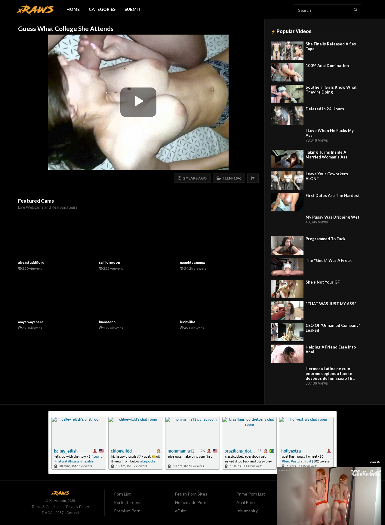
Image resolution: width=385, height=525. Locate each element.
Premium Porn (127, 510)
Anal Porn (245, 502)
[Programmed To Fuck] (287, 245)
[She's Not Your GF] (287, 289)
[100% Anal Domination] (287, 72)
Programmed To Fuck (325, 238)
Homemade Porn (190, 502)
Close (373, 462)
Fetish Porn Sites (191, 493)
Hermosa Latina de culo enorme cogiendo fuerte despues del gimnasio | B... (330, 373)
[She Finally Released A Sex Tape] (287, 50)
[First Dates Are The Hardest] (287, 202)
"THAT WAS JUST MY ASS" (331, 303)
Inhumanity (247, 510)
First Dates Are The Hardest (333, 195)
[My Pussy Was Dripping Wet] (287, 224)
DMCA (47, 512)
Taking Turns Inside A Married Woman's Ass (326, 154)
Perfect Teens (127, 502)
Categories (102, 9)
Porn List (122, 493)
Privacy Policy (77, 506)
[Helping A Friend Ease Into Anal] (287, 354)
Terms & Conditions (47, 506)
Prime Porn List (250, 493)
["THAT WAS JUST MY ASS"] (287, 310)
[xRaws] (35, 9)
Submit (133, 9)
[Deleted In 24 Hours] (287, 115)
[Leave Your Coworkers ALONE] (287, 180)
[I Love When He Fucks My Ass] (287, 137)
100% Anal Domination (327, 65)
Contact (72, 512)
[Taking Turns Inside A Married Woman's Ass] (287, 159)
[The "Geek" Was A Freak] (287, 267)
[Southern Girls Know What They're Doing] (287, 94)
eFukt (180, 510)
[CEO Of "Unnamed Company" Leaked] (287, 332)
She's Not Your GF (323, 282)
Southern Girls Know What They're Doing (331, 89)
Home (73, 9)
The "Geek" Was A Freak (329, 260)
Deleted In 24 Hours (325, 108)
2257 (59, 512)
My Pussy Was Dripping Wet (332, 217)
